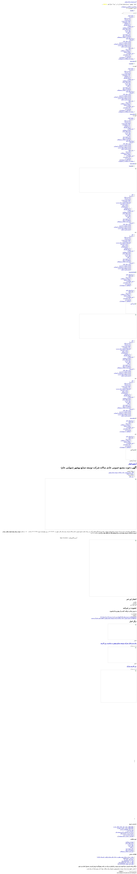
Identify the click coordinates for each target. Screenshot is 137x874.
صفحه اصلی (131, 15)
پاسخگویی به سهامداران (125, 285)
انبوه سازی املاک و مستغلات (124, 37)
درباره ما (131, 17)
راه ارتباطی (131, 48)
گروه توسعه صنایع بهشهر (130, 1)
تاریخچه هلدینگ (127, 25)
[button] (68, 66)
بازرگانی (129, 33)
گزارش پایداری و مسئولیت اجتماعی (122, 44)
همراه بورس (128, 56)
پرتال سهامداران (127, 54)
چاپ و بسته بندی (127, 34)
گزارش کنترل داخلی (126, 46)
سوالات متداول (127, 52)
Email (135, 614)
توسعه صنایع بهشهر (113, 472)
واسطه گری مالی (126, 35)
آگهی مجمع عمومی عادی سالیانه (126, 472)
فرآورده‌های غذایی (126, 29)
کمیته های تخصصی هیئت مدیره (123, 202)
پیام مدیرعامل (127, 18)
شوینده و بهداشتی (126, 27)
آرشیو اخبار (132, 464)
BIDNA (105, 4)
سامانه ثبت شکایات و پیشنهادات (126, 58)
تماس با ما (128, 49)
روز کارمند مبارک (131, 666)
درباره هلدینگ (127, 23)
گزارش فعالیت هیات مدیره (124, 45)
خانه (133, 194)
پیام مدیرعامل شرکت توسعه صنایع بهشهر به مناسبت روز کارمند (118, 643)
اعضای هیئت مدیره (126, 21)
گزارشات (131, 40)
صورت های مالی (127, 41)
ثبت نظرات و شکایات (126, 50)
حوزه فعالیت (131, 26)
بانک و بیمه (128, 31)
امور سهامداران (130, 53)
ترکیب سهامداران (126, 22)
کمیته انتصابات (124, 206)
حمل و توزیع (128, 30)
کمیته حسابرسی (124, 204)
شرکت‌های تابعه (130, 38)
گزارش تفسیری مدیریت (125, 42)
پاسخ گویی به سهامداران (125, 57)
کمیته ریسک (125, 205)
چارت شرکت (127, 19)
